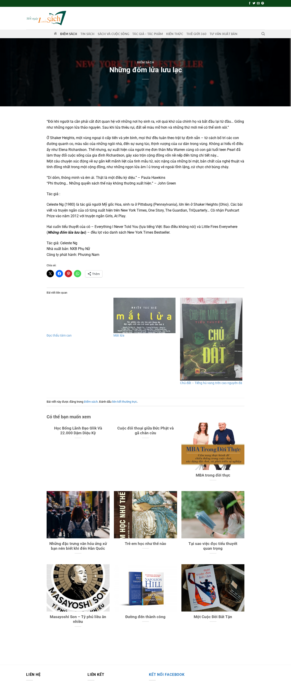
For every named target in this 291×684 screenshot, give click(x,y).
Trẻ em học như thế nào (145, 544)
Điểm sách (68, 34)
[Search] (263, 34)
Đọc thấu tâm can (59, 335)
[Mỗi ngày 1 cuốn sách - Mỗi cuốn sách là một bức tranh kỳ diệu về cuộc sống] (46, 18)
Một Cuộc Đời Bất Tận (213, 617)
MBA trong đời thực (213, 475)
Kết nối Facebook (167, 674)
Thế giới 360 (196, 34)
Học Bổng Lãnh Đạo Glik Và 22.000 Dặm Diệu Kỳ (78, 430)
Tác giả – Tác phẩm (147, 34)
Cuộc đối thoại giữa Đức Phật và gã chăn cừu (145, 430)
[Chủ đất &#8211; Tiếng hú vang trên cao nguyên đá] (211, 339)
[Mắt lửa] (144, 315)
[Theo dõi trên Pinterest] (262, 3)
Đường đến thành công (145, 617)
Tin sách (87, 34)
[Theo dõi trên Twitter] (254, 3)
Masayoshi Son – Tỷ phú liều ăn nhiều (78, 619)
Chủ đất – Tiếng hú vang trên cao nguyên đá (211, 383)
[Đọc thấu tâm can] (78, 315)
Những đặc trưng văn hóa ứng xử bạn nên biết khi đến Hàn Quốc (78, 546)
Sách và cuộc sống (113, 34)
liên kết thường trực (124, 401)
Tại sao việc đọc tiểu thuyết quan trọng (212, 546)
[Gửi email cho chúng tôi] (258, 3)
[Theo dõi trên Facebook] (249, 3)
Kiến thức (174, 34)
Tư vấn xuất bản (223, 34)
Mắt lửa (118, 335)
